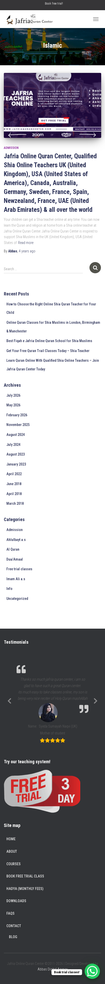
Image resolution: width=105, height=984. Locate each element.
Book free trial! (54, 3)
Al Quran (12, 549)
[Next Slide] (96, 700)
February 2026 (16, 415)
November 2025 (18, 425)
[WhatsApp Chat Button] (92, 971)
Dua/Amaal (14, 559)
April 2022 (14, 474)
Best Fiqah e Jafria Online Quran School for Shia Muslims (49, 341)
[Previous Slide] (9, 700)
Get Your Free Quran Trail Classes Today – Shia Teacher (47, 351)
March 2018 (15, 503)
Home (11, 839)
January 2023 (16, 464)
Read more (25, 243)
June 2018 (13, 484)
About (11, 851)
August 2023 (15, 454)
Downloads (16, 901)
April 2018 (14, 494)
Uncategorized (17, 599)
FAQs (10, 913)
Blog (13, 937)
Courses (13, 864)
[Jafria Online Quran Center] (31, 19)
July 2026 (13, 395)
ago (27, 251)
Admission (11, 148)
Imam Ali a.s (15, 579)
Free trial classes (19, 569)
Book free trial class (25, 876)
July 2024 (13, 445)
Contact (13, 926)
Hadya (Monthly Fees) (24, 889)
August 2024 (15, 435)
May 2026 (13, 405)
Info (9, 589)
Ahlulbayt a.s (16, 540)
